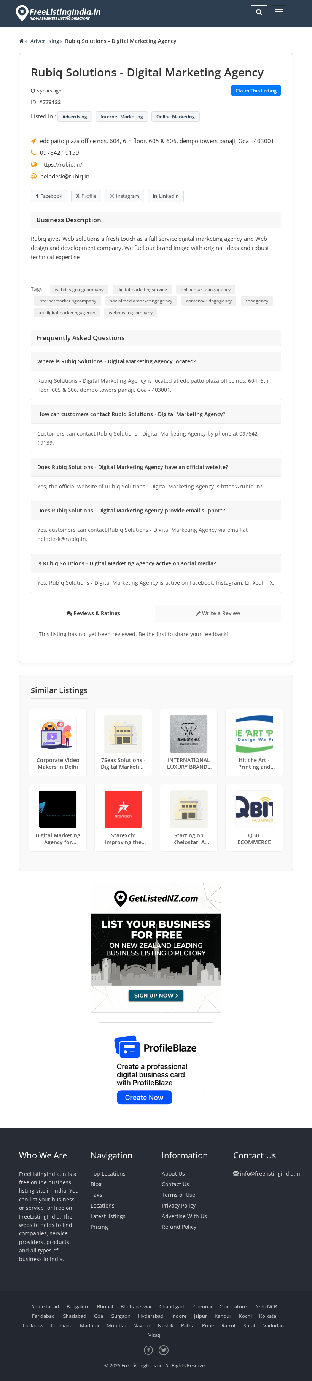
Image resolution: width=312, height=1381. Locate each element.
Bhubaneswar (136, 1306)
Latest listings (108, 1216)
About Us (173, 1173)
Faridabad (43, 1316)
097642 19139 (59, 152)
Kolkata (267, 1316)
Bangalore (78, 1306)
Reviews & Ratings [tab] (96, 613)
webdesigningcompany (79, 289)
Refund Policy (179, 1226)
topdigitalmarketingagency (66, 312)
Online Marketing (175, 116)
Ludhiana (61, 1325)
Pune (208, 1325)
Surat (250, 1325)
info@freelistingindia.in (270, 1173)
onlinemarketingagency (206, 289)
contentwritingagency (209, 301)
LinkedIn (169, 196)
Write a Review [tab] (220, 613)
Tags (96, 1194)
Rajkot (228, 1325)
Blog (96, 1184)
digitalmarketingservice (142, 289)
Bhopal (105, 1306)
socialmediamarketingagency (141, 301)
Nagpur (141, 1325)
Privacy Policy (179, 1205)
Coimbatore (233, 1306)
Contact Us (175, 1184)
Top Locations (108, 1173)
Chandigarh (172, 1306)
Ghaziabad (74, 1316)
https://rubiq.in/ (61, 164)
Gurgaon (121, 1316)
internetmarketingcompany (67, 301)
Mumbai (116, 1325)
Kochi (245, 1316)
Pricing (99, 1226)
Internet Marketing (121, 116)
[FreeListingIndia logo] (58, 13)
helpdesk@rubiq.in (64, 176)
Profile (88, 196)
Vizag (154, 1335)
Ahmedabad (45, 1306)
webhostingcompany (131, 312)
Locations (103, 1205)
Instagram (127, 196)
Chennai (202, 1306)
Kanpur (223, 1316)
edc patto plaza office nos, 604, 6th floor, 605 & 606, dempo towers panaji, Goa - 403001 (157, 141)
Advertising (44, 41)
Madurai (89, 1325)
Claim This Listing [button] (256, 90)
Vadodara (274, 1325)
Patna (187, 1325)
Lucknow (33, 1325)
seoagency (256, 301)
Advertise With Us (184, 1216)
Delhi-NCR (265, 1306)
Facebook (51, 196)
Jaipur (200, 1316)
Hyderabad (151, 1316)
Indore (178, 1316)
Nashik (166, 1325)
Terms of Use (178, 1194)
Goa (98, 1316)
